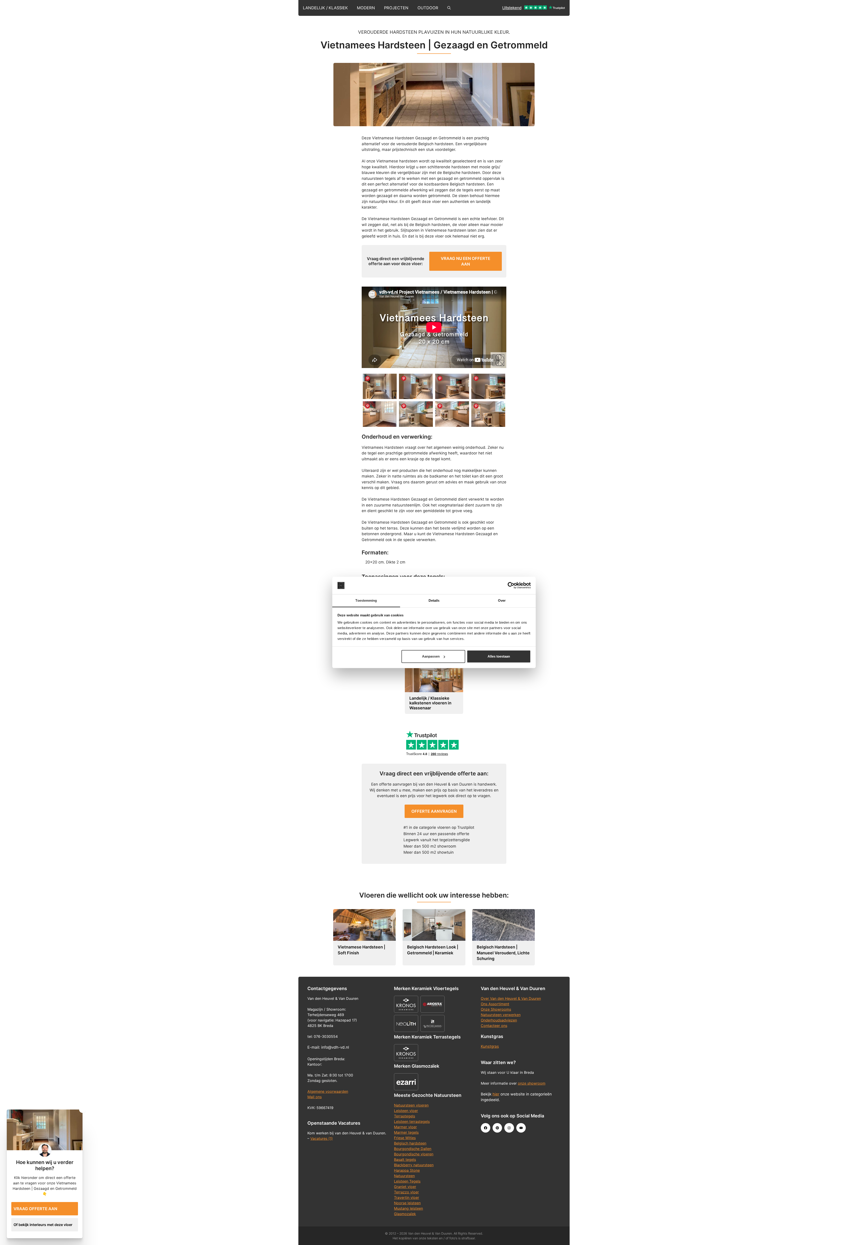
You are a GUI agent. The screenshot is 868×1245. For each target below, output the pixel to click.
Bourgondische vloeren (413, 1154)
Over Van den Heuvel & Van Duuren (511, 998)
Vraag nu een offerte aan (465, 261)
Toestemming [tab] (366, 600)
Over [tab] (502, 600)
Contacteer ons (494, 1025)
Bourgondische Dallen (412, 1148)
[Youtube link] (521, 1128)
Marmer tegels (406, 1132)
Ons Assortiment (495, 1004)
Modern (366, 7)
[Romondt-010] (416, 386)
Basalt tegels (405, 1159)
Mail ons (314, 1097)
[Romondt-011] (452, 386)
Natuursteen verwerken (501, 1014)
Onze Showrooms (496, 1009)
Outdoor (427, 7)
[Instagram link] (509, 1128)
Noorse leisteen (407, 1203)
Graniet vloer (405, 1186)
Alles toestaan (499, 656)
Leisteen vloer (406, 1110)
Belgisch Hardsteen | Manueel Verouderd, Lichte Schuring (503, 953)
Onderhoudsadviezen (499, 1020)
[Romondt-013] (380, 414)
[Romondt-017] (452, 414)
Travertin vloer (406, 1197)
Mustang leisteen (408, 1208)
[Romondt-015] (416, 414)
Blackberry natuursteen (414, 1165)
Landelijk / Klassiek (325, 7)
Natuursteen (404, 1176)
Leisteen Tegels (407, 1181)
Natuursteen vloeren (411, 1105)
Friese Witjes (405, 1138)
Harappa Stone (407, 1170)
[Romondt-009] (380, 386)
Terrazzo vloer (406, 1192)
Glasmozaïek (405, 1214)
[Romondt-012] (488, 386)
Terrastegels (404, 1116)
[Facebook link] (485, 1128)
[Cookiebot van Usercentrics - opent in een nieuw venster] (511, 585)
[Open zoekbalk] (449, 8)
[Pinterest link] (497, 1128)
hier (496, 1094)
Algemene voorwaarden (327, 1091)
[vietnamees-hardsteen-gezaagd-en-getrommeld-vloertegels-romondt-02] (488, 414)
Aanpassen (431, 656)
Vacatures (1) (321, 1138)
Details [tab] (434, 600)
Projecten (396, 7)
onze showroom (531, 1083)
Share (367, 378)
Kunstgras (490, 1046)
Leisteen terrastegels (412, 1121)
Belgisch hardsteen (410, 1143)
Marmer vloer (405, 1127)
